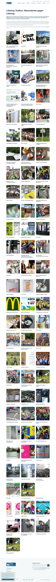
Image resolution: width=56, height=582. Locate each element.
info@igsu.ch (48, 26)
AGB (45, 579)
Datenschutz (48, 579)
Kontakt (46, 1)
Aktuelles (37, 1)
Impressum (42, 579)
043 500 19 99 (8, 571)
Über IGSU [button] (34, 1)
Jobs (43, 1)
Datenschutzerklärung (6, 577)
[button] (47, 3)
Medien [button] (41, 1)
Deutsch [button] (49, 1)
